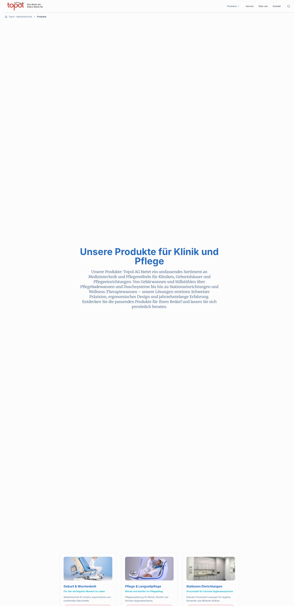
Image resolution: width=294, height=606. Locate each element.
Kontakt (277, 6)
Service (250, 6)
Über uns (263, 6)
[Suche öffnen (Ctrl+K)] (288, 6)
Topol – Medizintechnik (20, 16)
